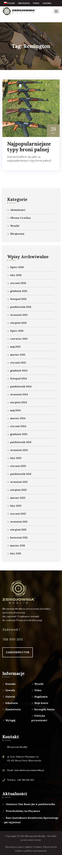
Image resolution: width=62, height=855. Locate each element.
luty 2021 (15, 553)
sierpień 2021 (18, 529)
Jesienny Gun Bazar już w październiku (30, 804)
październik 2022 (20, 473)
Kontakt (10, 683)
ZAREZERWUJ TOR (17, 652)
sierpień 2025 (18, 322)
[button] (56, 11)
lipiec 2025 (17, 330)
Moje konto (41, 703)
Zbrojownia (17, 233)
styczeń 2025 (18, 362)
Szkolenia (11, 703)
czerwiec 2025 (19, 338)
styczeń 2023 (18, 466)
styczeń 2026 (18, 283)
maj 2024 (15, 410)
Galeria (10, 696)
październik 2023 (20, 442)
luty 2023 (15, 458)
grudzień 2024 (18, 370)
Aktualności (17, 209)
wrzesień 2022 (19, 481)
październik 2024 (20, 386)
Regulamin (41, 696)
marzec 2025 (17, 354)
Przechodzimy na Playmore (23, 811)
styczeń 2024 (18, 426)
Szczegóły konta (44, 709)
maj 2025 (15, 346)
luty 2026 (15, 275)
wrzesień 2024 (19, 394)
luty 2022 (15, 505)
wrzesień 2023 (19, 450)
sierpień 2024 (18, 402)
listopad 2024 (18, 378)
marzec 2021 (17, 545)
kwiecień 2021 (19, 537)
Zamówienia (13, 709)
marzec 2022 (17, 497)
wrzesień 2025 (19, 314)
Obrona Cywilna (20, 217)
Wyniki (14, 225)
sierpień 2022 (18, 489)
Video (37, 690)
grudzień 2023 (18, 434)
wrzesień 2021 (18, 521)
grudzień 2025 (18, 291)
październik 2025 (20, 306)
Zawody (10, 690)
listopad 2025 (18, 298)
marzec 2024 (17, 418)
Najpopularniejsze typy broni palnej (29, 146)
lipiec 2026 (17, 267)
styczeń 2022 (18, 513)
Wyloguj (10, 720)
